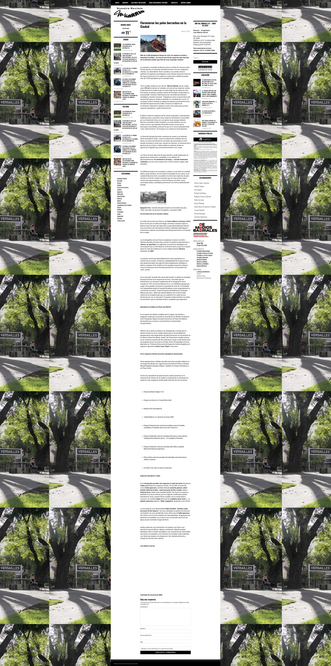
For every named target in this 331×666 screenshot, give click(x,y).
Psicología (120, 212)
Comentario (144, 607)
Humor (119, 201)
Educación (120, 194)
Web (141, 642)
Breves (119, 183)
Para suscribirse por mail (158, 3)
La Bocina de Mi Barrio (203, 272)
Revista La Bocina (202, 262)
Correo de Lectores (122, 187)
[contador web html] (205, 67)
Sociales (119, 218)
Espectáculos (121, 196)
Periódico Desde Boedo (203, 251)
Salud (118, 214)
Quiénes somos (186, 3)
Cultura (119, 190)
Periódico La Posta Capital (204, 255)
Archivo (125, 3)
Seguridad (120, 216)
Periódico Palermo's (202, 257)
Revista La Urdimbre (203, 264)
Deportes (119, 192)
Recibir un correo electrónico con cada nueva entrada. (157, 648)
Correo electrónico (146, 635)
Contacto (174, 3)
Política (119, 209)
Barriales (119, 181)
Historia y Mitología (138, 3)
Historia (119, 198)
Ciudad (119, 185)
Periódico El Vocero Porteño (205, 253)
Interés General (121, 203)
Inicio (117, 3)
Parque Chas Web (202, 245)
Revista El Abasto (202, 259)
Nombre (143, 628)
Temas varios (121, 221)
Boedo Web (200, 243)
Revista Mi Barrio (202, 266)
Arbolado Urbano (122, 178)
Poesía (119, 207)
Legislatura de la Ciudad (124, 205)
